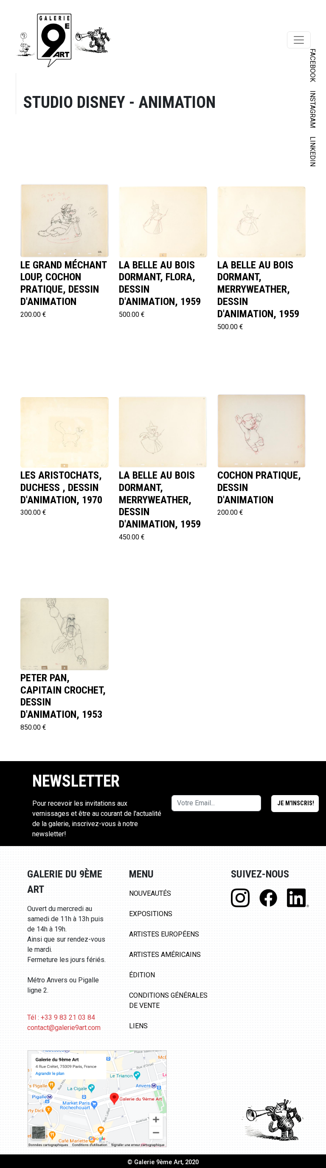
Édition (142, 975)
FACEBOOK (313, 65)
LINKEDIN (313, 151)
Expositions (150, 914)
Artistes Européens (164, 934)
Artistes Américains (165, 955)
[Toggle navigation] (299, 39)
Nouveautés (150, 893)
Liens (138, 1026)
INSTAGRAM (313, 109)
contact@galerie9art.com (64, 1028)
